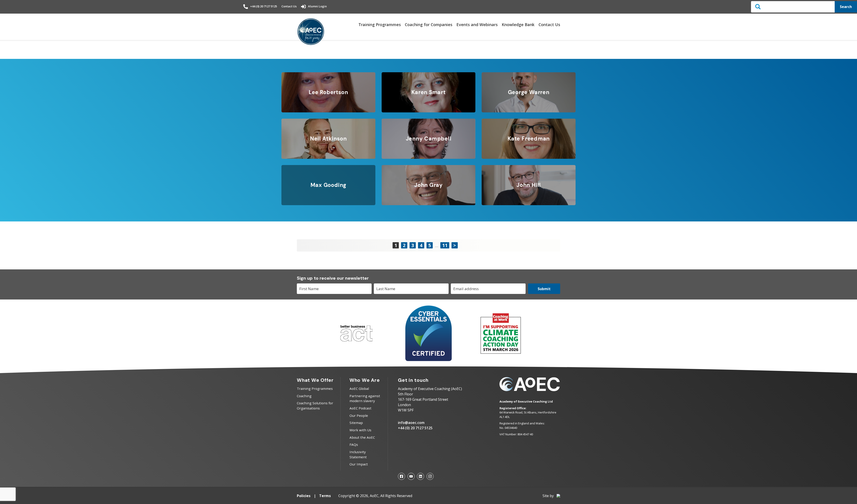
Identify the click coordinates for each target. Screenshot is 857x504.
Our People (358, 415)
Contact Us (289, 6)
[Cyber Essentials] (428, 359)
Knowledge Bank (518, 24)
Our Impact (358, 464)
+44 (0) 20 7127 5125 (263, 6)
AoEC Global (359, 388)
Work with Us (360, 430)
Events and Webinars (477, 24)
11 (444, 245)
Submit (544, 288)
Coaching (304, 396)
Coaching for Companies (428, 24)
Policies (303, 495)
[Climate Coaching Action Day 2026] (500, 352)
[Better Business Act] (356, 343)
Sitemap (356, 422)
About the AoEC (362, 437)
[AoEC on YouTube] (411, 476)
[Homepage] (310, 31)
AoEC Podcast (360, 408)
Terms (325, 495)
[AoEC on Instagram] (430, 476)
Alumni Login (317, 6)
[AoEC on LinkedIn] (420, 476)
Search (846, 6)
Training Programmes (379, 24)
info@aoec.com (411, 422)
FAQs (353, 444)
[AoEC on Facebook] (401, 476)
